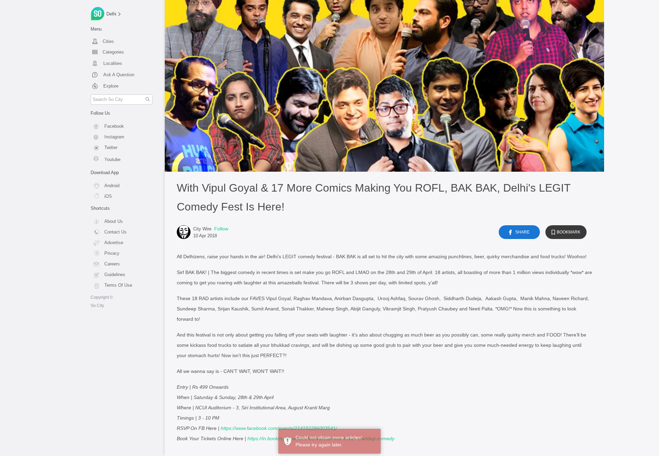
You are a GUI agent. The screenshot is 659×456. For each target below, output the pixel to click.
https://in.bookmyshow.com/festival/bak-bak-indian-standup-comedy (320, 438)
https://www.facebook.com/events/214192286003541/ (279, 428)
